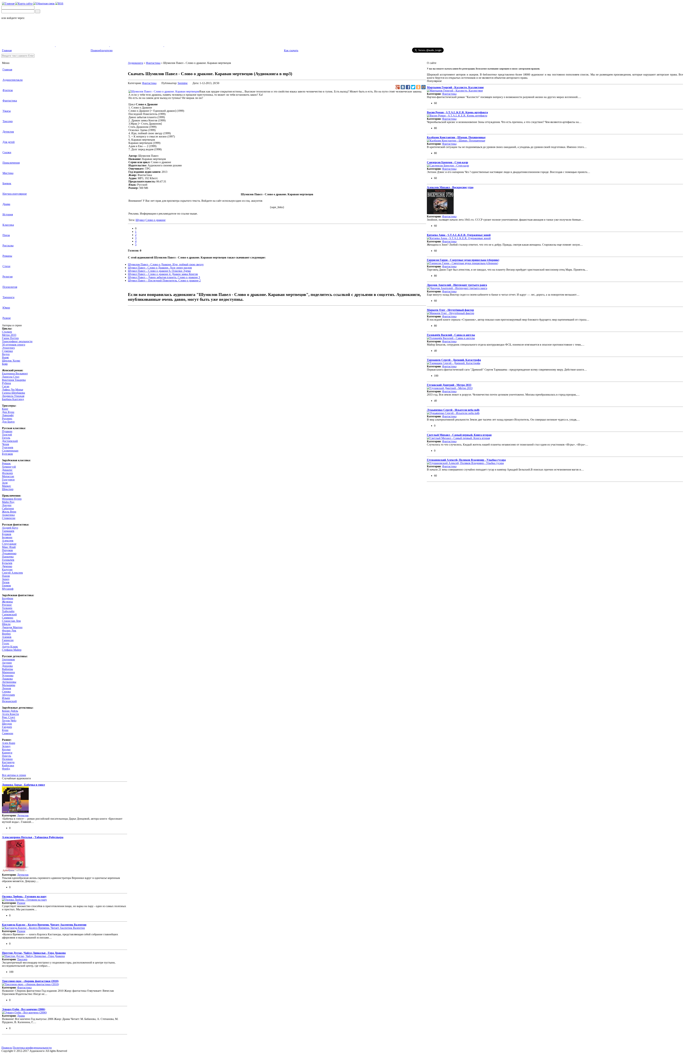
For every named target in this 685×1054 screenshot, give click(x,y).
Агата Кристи (10, 714)
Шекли (6, 624)
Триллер (7, 121)
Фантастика (9, 100)
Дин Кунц (8, 412)
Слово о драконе (155, 220)
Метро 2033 (9, 334)
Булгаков (7, 453)
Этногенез (8, 347)
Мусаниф (7, 588)
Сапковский (9, 614)
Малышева (8, 685)
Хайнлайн (8, 611)
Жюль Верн (9, 511)
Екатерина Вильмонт (15, 373)
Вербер (6, 633)
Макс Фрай (9, 547)
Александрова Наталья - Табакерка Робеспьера (32, 837)
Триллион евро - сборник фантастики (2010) (30, 981)
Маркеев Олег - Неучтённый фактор (450, 309)
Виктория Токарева (14, 379)
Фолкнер (7, 473)
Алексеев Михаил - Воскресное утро (450, 187)
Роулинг (7, 604)
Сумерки (7, 351)
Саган (5, 386)
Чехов (5, 444)
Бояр (5, 363)
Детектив (8, 131)
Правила (6, 1047)
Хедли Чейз (9, 720)
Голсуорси (8, 479)
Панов (6, 575)
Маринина (8, 672)
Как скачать (291, 50)
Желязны (7, 601)
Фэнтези (7, 90)
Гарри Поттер (10, 338)
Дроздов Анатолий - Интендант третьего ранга (457, 284)
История (7, 214)
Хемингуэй (9, 466)
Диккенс (7, 469)
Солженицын (10, 450)
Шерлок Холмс (11, 360)
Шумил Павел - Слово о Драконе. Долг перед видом (160, 267)
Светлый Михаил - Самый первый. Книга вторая (459, 434)
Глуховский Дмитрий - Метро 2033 (449, 384)
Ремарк (6, 463)
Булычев (7, 563)
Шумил (140, 220)
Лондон (6, 505)
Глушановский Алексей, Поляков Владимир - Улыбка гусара (466, 459)
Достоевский (10, 440)
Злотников (8, 659)
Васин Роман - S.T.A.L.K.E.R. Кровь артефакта (457, 112)
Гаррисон (8, 640)
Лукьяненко (9, 553)
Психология (9, 286)
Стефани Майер (11, 649)
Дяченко (7, 566)
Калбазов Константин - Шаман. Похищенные (456, 137)
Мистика (7, 173)
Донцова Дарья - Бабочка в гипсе (23, 784)
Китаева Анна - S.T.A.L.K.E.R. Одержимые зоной (459, 235)
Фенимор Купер (12, 498)
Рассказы (8, 245)
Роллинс (7, 418)
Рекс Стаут (8, 717)
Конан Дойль (10, 710)
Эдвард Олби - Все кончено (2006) (23, 1009)
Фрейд (6, 768)
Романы (7, 255)
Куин (5, 730)
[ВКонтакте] (403, 87)
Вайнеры (7, 669)
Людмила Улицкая (13, 396)
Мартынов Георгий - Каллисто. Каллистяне (455, 87)
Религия (7, 276)
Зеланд (6, 746)
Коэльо (6, 749)
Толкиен (7, 608)
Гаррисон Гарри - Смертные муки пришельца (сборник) (463, 259)
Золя (4, 482)
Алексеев (7, 540)
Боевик (6, 183)
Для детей (8, 142)
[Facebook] (408, 87)
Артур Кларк (10, 646)
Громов (6, 585)
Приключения (11, 162)
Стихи (6, 266)
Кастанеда (8, 762)
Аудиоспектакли (12, 79)
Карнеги (7, 752)
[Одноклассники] (418, 87)
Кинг (5, 408)
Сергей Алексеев (12, 572)
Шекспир (7, 489)
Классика (8, 224)
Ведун (6, 354)
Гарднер (7, 726)
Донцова (7, 665)
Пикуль (6, 755)
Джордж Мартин (12, 627)
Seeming (182, 83)
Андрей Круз (10, 527)
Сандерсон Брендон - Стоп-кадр (447, 162)
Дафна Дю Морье (12, 389)
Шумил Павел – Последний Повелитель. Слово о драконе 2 (164, 280)
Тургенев (7, 447)
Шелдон (7, 723)
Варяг (5, 357)
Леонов (6, 688)
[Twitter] (413, 87)
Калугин (7, 569)
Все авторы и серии (14, 775)
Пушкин (7, 431)
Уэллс (5, 643)
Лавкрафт (8, 415)
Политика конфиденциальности (32, 1047)
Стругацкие (9, 543)
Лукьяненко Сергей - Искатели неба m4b (453, 409)
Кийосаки (8, 765)
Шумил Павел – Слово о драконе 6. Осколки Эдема (159, 270)
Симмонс (7, 617)
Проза (6, 235)
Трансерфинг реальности (17, 341)
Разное (6, 318)
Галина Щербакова (13, 392)
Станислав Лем (11, 620)
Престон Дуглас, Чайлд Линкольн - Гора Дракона (34, 952)
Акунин (7, 662)
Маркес (6, 485)
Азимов (6, 636)
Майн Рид (8, 502)
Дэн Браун (8, 421)
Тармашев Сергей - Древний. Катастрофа (454, 359)
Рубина (6, 383)
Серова (6, 691)
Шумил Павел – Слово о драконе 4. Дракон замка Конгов (163, 274)
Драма (6, 204)
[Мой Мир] (423, 87)
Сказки (6, 152)
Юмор (6, 307)
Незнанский (9, 701)
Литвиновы (9, 681)
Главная (7, 50)
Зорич (5, 579)
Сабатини (8, 508)
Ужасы (6, 110)
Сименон (7, 733)
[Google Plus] (397, 87)
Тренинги (8, 297)
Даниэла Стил (10, 376)
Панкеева (8, 556)
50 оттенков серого (13, 344)
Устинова (7, 675)
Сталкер (7, 331)
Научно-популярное (14, 193)
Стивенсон (8, 518)
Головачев (8, 559)
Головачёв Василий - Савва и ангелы (451, 334)
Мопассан (8, 476)
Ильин (6, 698)
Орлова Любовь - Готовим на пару (24, 896)
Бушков (6, 534)
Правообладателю (102, 50)
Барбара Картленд (13, 399)
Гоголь (6, 437)
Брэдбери (7, 598)
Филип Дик (9, 630)
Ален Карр (8, 742)
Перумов (7, 550)
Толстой (7, 434)
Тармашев (8, 530)
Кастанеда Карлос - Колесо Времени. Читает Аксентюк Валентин (44, 924)
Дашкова (7, 678)
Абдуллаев (8, 694)
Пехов (5, 582)
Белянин (7, 537)
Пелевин (7, 759)
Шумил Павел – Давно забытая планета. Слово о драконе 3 (164, 277)
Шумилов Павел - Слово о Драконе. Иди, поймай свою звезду (166, 264)
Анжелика (8, 514)
